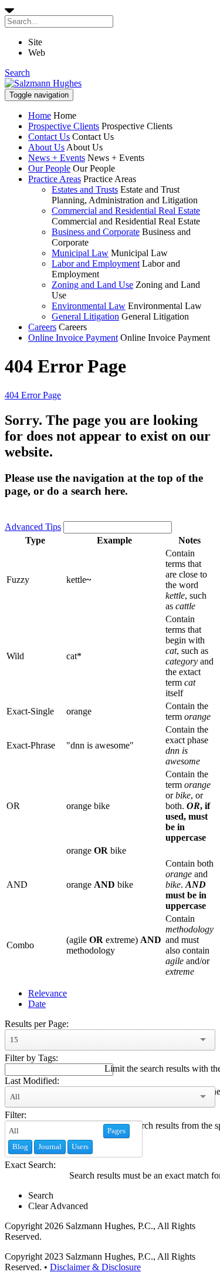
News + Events (56, 158)
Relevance (47, 993)
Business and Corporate (96, 232)
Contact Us (49, 137)
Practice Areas (54, 179)
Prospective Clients (63, 126)
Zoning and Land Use (92, 285)
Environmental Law (89, 306)
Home (39, 115)
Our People (49, 168)
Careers (42, 327)
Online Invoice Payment (73, 338)
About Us (46, 147)
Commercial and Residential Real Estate (126, 211)
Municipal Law (80, 253)
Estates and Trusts (85, 189)
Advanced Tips (33, 527)
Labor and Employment (96, 264)
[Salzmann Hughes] (43, 83)
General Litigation (85, 316)
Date (37, 1004)
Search (17, 73)
